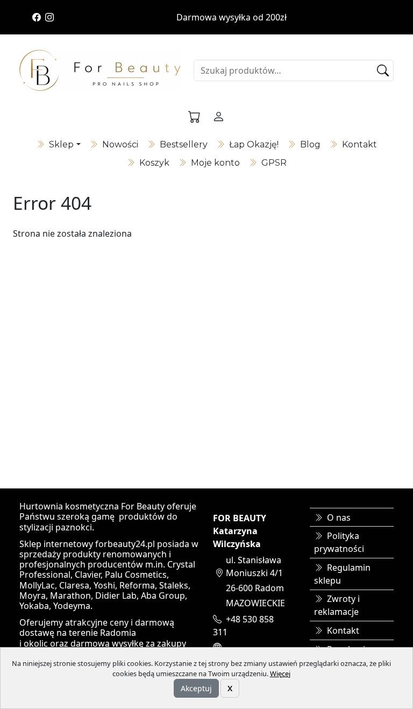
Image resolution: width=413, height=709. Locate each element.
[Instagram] (49, 17)
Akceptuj (196, 688)
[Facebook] (36, 17)
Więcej (280, 673)
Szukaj (384, 70)
